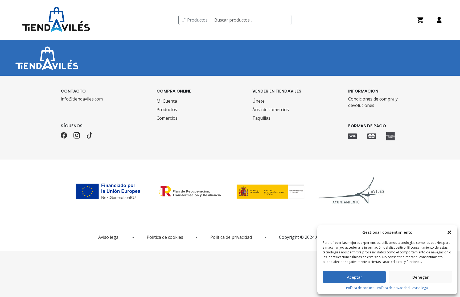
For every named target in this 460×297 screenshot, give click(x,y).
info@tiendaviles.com (82, 99)
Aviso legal (420, 288)
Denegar (420, 277)
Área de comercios (270, 109)
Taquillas (261, 118)
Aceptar (354, 277)
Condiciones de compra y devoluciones (373, 102)
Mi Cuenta (167, 101)
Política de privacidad (393, 288)
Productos (197, 20)
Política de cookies (360, 288)
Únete (258, 101)
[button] (449, 232)
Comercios (167, 118)
